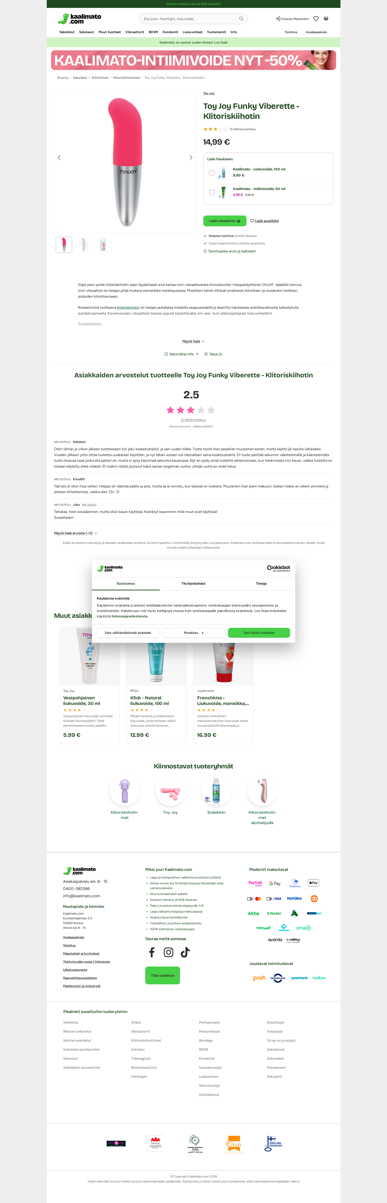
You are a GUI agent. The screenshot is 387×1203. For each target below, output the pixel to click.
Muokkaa (191, 633)
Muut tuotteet (110, 32)
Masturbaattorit (144, 1067)
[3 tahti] (215, 129)
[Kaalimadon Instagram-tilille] (168, 952)
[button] (241, 18)
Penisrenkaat (209, 1031)
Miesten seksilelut (77, 1031)
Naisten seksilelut (77, 1040)
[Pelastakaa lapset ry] (116, 1143)
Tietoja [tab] (261, 583)
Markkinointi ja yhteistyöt (82, 986)
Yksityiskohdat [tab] (193, 583)
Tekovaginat (140, 1058)
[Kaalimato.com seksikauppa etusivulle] (97, 18)
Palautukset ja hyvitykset (81, 953)
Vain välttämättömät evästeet (128, 633)
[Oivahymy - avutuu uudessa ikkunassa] (234, 1143)
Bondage (206, 1040)
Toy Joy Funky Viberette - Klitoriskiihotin (251, 111)
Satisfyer (138, 1049)
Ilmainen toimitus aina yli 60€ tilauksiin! (193, 4)
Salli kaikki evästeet (259, 633)
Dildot (136, 1022)
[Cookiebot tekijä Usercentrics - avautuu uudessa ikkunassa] (270, 568)
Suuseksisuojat (210, 1067)
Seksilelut (67, 32)
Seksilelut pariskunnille (81, 1049)
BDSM (153, 32)
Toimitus (291, 32)
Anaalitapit (276, 1022)
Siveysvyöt (275, 1031)
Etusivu (62, 78)
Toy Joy (209, 93)
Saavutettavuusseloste (80, 978)
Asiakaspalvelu (316, 32)
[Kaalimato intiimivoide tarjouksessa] (193, 60)
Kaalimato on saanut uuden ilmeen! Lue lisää (193, 42)
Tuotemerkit (216, 32)
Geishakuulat (209, 1094)
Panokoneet (276, 1067)
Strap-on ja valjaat (281, 1040)
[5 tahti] (225, 129)
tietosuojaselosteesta (130, 616)
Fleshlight (139, 1076)
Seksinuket (275, 1058)
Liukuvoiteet (192, 32)
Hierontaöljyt (209, 1085)
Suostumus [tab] (126, 583)
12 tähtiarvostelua (243, 129)
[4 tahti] (220, 129)
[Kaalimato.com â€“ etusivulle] (79, 871)
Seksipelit (274, 1076)
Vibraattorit (134, 32)
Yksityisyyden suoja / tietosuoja (86, 962)
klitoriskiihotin (128, 307)
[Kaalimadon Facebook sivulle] (151, 952)
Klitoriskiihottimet (146, 1040)
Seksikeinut (276, 1049)
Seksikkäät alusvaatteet (81, 1067)
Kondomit (170, 32)
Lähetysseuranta (75, 970)
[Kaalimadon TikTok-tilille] (185, 952)
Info (234, 32)
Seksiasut (86, 32)
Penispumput (209, 1022)
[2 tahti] (210, 129)
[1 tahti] (205, 129)
